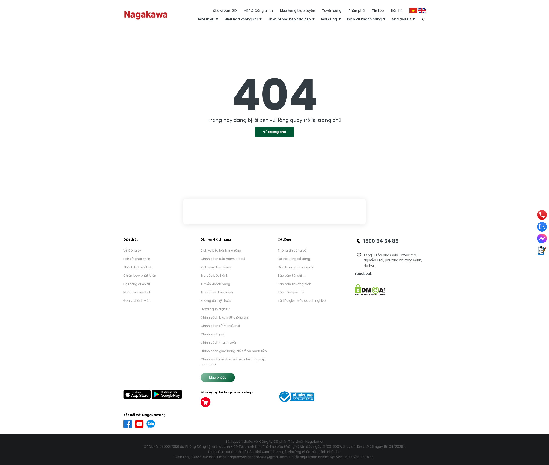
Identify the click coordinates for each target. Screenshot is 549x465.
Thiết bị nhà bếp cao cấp (289, 19)
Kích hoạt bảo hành (216, 267)
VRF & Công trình (258, 10)
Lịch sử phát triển (136, 258)
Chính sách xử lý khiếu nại (220, 325)
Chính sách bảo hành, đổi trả (223, 258)
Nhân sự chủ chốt (137, 292)
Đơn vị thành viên (137, 300)
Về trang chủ (274, 131)
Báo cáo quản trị (291, 292)
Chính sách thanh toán (219, 342)
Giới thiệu (206, 19)
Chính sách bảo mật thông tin (224, 317)
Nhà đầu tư (401, 19)
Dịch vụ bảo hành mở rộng (221, 250)
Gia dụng (329, 19)
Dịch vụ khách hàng (364, 19)
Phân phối (356, 10)
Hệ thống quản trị (136, 284)
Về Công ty (132, 250)
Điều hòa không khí (241, 19)
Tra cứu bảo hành (214, 275)
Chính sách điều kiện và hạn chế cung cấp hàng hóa (233, 361)
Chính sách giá (212, 334)
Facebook (363, 273)
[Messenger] (542, 238)
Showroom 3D (225, 10)
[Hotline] (542, 214)
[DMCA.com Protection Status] (370, 289)
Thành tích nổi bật (137, 267)
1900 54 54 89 (380, 241)
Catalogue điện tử (215, 309)
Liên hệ (396, 10)
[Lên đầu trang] (542, 439)
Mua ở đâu (217, 377)
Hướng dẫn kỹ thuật (216, 300)
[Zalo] (542, 227)
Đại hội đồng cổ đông (294, 258)
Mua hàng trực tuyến (297, 10)
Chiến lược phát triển (139, 275)
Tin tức (378, 10)
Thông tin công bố (292, 250)
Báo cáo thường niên (294, 284)
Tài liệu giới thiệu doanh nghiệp (302, 300)
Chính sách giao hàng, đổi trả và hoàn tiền (234, 351)
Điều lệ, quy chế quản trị (296, 267)
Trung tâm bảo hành (217, 292)
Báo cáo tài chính (292, 275)
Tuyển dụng (331, 10)
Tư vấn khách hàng (215, 284)
